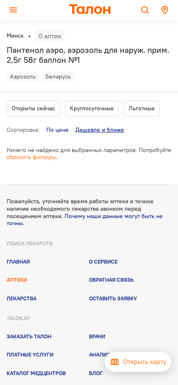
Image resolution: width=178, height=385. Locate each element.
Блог (96, 373)
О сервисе (103, 261)
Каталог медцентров (36, 373)
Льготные (142, 108)
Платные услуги (30, 354)
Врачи (97, 336)
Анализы (102, 354)
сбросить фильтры (31, 157)
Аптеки (17, 279)
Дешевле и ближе (99, 129)
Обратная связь (111, 279)
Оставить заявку (113, 298)
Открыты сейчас (33, 108)
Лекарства (21, 298)
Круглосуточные (92, 108)
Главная (18, 261)
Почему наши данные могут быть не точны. (85, 219)
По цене (57, 129)
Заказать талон (29, 336)
